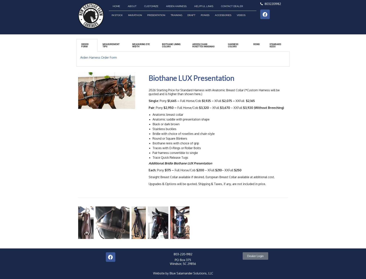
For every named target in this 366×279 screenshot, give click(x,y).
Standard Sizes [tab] (275, 45)
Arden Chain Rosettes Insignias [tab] (203, 45)
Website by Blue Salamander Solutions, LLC (183, 273)
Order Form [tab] (85, 45)
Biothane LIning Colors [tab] (171, 45)
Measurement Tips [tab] (111, 45)
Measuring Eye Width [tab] (141, 45)
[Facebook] (265, 14)
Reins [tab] (256, 44)
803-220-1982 (183, 254)
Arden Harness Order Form (98, 57)
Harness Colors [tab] (233, 45)
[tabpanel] (183, 59)
